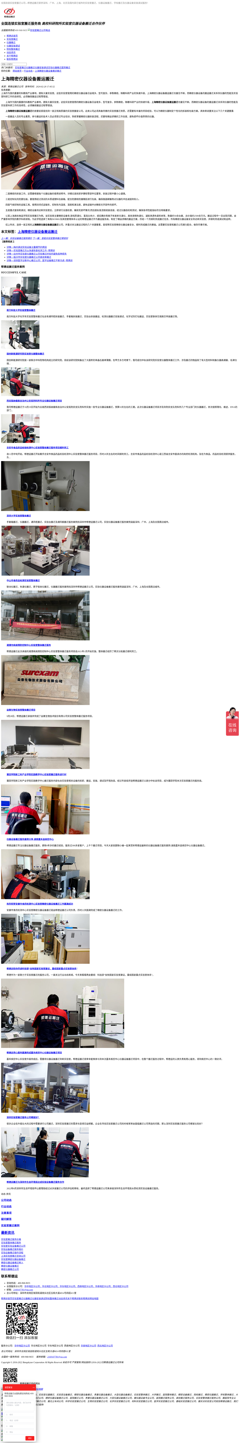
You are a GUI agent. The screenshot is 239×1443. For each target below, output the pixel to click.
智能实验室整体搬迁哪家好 (54, 238)
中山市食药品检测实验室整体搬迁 (23, 580)
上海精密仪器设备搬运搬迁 (48, 71)
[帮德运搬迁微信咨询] (22, 1341)
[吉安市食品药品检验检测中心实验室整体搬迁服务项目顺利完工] (20, 442)
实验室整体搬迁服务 (11, 1243)
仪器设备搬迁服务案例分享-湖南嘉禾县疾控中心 (30, 839)
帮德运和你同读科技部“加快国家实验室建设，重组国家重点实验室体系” (42, 969)
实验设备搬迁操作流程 (12, 1252)
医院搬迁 (65, 67)
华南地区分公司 (88, 1346)
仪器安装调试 (13, 46)
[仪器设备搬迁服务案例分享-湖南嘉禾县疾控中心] (45, 833)
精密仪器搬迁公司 (10, 1269)
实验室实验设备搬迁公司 (13, 1246)
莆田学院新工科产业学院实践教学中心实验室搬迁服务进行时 (36, 774)
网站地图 (94, 1298)
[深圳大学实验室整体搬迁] (45, 510)
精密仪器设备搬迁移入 (12, 1262)
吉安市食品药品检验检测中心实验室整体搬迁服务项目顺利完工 (38, 448)
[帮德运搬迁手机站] (10, 1383)
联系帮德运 (12, 59)
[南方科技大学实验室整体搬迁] (20, 305)
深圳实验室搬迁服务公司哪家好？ (23, 1117)
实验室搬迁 (12, 39)
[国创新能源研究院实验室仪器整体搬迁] (20, 348)
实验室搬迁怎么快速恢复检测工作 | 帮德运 (31, 250)
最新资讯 (7, 1232)
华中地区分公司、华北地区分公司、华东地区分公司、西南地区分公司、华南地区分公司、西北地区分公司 (76, 1286)
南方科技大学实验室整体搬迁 (21, 310)
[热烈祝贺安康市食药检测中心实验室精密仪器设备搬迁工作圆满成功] (45, 898)
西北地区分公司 (105, 1346)
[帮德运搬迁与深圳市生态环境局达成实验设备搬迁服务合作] (45, 1176)
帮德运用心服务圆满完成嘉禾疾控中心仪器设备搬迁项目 (34, 1053)
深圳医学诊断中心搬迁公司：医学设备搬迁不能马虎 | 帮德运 (40, 260)
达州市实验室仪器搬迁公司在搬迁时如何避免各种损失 (37, 254)
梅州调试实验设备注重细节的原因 (27, 247)
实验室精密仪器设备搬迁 (13, 1259)
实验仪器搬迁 (54, 67)
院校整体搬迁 (13, 49)
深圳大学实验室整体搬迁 (19, 516)
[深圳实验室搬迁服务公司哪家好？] (45, 1112)
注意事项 (6, 1212)
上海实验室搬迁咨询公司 (13, 1256)
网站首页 (17, 71)
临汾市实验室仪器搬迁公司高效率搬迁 (29, 257)
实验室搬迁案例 (10, 1225)
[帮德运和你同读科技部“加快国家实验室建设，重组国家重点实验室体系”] (45, 963)
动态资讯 (11, 52)
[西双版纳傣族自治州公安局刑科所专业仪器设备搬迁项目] (20, 395)
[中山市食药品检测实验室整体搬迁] (45, 575)
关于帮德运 (12, 56)
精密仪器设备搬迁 (10, 1266)
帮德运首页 (12, 36)
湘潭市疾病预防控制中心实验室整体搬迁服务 (29, 645)
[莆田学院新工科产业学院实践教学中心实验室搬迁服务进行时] (45, 769)
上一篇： (5, 238)
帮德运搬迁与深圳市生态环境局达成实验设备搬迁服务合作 (35, 1182)
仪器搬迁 (11, 42)
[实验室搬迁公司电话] (39, 30)
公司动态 (6, 1200)
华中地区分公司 (22, 1346)
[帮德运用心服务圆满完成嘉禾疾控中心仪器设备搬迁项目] (62, 1047)
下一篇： (37, 238)
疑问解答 (6, 1219)
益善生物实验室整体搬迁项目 (21, 710)
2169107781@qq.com (23, 1290)
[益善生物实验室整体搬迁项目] (45, 704)
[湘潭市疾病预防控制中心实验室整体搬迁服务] (45, 639)
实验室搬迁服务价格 (11, 1239)
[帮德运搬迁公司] (9, 16)
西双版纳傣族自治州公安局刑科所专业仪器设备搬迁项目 (34, 401)
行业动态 (28, 71)
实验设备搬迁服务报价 (21, 238)
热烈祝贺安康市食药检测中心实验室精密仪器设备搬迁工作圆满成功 (40, 904)
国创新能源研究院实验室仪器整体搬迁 (25, 354)
